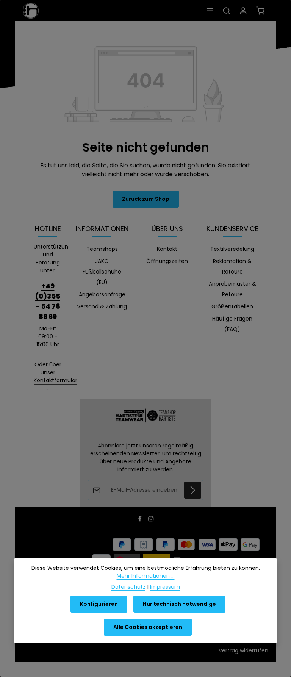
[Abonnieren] (192, 490)
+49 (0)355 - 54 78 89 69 (47, 301)
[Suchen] (226, 10)
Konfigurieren (99, 604)
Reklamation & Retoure (232, 266)
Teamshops (102, 249)
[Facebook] (141, 520)
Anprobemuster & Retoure (232, 289)
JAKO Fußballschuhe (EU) (102, 271)
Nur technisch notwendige (179, 604)
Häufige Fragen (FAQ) (232, 324)
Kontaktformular (55, 380)
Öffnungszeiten (167, 261)
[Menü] (209, 10)
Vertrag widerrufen (243, 650)
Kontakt (167, 249)
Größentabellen (232, 306)
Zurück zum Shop (145, 199)
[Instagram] (151, 520)
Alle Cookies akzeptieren (147, 627)
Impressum (165, 587)
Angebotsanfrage (102, 294)
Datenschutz (128, 587)
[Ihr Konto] (243, 10)
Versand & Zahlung (102, 306)
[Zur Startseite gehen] (31, 11)
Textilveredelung (232, 249)
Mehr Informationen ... (146, 576)
